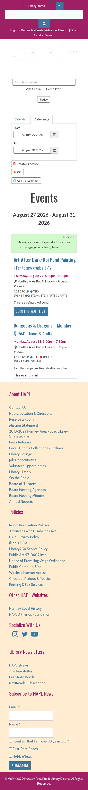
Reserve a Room (21, 419)
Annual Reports (21, 502)
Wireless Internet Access (27, 573)
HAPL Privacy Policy (24, 537)
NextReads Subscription (27, 683)
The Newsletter (20, 671)
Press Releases (20, 442)
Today (43, 99)
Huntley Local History (25, 608)
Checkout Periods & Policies (30, 579)
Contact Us (17, 408)
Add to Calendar (27, 180)
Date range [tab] (41, 119)
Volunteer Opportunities (27, 466)
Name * (14, 724)
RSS (18, 172)
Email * (14, 707)
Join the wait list (31, 311)
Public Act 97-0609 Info (28, 555)
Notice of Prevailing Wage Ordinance (37, 561)
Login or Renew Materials (26, 30)
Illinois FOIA (18, 543)
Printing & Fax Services (26, 585)
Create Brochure (27, 163)
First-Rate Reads (21, 677)
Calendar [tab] (21, 119)
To (15, 143)
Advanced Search (57, 30)
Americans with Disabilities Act (32, 531)
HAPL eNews (18, 665)
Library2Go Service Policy (28, 549)
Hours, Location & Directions (30, 413)
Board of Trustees (22, 484)
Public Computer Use (25, 567)
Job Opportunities (22, 460)
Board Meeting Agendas (27, 490)
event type (53, 89)
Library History (20, 472)
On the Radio (19, 478)
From (17, 127)
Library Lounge (20, 454)
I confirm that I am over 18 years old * (40, 741)
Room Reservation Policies (29, 525)
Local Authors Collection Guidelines (36, 448)
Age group (33, 89)
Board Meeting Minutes (27, 496)
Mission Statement (23, 425)
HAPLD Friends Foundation (29, 614)
